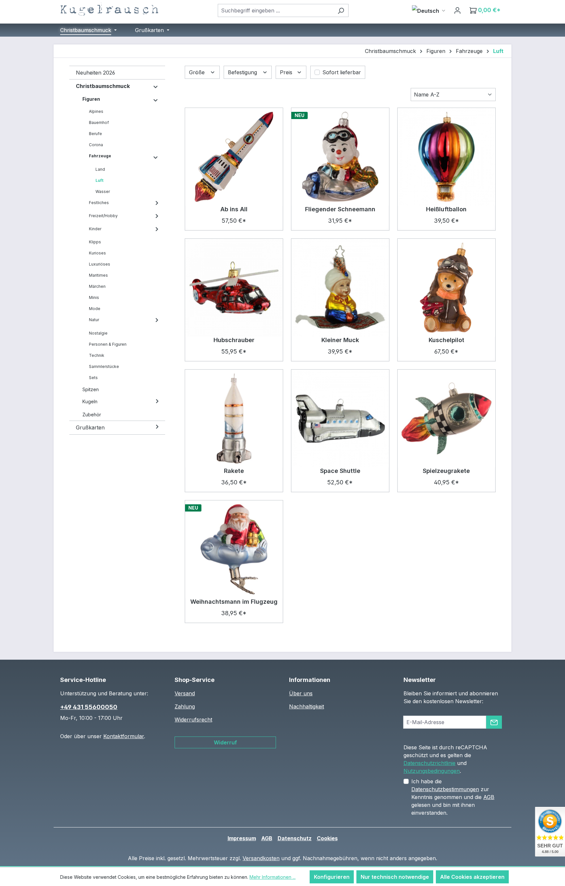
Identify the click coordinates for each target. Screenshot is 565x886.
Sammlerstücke (104, 366)
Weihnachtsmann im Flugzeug (234, 601)
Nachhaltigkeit (306, 706)
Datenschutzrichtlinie (429, 763)
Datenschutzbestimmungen (445, 789)
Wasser (102, 191)
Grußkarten (90, 427)
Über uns (301, 693)
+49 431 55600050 (88, 707)
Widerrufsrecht (193, 719)
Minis (94, 297)
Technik (96, 355)
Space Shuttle (340, 470)
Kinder (95, 228)
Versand (185, 693)
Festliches (99, 202)
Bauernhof (99, 122)
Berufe (95, 133)
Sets (93, 377)
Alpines (96, 111)
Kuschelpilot (446, 340)
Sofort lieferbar (341, 72)
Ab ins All (234, 209)
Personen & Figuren (108, 344)
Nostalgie (98, 333)
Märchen (97, 286)
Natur (94, 319)
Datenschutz (295, 838)
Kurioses (97, 253)
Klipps (95, 241)
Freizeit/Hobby (103, 215)
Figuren (91, 99)
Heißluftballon (446, 209)
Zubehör (91, 414)
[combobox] (276, 10)
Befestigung (243, 72)
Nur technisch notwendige (395, 877)
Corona (96, 144)
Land (100, 169)
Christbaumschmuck (103, 86)
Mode (94, 308)
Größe (197, 72)
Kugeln (89, 401)
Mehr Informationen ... (272, 877)
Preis (287, 72)
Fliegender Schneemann (340, 209)
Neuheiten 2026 (95, 72)
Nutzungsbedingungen (431, 771)
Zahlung (185, 706)
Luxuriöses (99, 264)
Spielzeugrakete (446, 470)
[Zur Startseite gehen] (109, 9)
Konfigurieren (332, 877)
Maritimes (98, 275)
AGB (488, 797)
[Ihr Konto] (457, 10)
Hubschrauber (234, 340)
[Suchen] (341, 10)
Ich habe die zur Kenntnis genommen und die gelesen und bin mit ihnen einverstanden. (452, 797)
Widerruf (225, 742)
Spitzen (90, 389)
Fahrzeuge (100, 155)
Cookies (327, 838)
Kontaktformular (123, 736)
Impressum (242, 838)
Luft (99, 180)
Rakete (234, 470)
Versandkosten (261, 858)
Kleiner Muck (340, 340)
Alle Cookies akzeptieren (472, 877)
